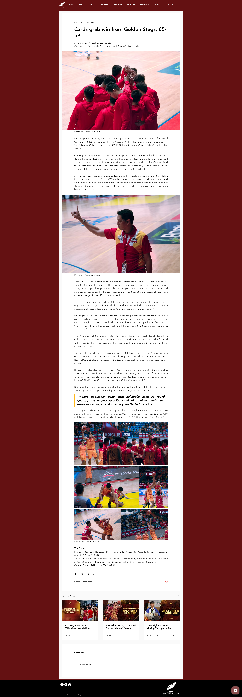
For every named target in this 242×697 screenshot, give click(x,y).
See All (177, 596)
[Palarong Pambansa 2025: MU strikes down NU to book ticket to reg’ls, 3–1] (80, 610)
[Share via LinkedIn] (88, 574)
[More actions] (166, 22)
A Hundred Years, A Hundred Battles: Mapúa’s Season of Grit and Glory (121, 627)
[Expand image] (88, 443)
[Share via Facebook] (75, 574)
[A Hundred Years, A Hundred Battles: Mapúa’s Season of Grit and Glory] (121, 610)
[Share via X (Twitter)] (82, 574)
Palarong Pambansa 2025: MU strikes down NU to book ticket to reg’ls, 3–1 (79, 627)
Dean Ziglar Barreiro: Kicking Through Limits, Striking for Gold (159, 627)
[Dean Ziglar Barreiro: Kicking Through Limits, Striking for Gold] (162, 610)
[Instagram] (69, 684)
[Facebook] (62, 684)
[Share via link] (94, 574)
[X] (65, 684)
